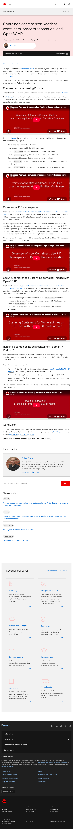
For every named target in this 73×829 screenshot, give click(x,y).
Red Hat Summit (54, 811)
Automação (14, 590)
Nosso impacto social (43, 778)
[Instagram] (70, 727)
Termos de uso (29, 821)
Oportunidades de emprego (33, 807)
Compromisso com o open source (47, 774)
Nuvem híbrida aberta (18, 626)
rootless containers (27, 69)
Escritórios (4, 809)
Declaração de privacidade (8, 821)
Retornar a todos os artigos (12, 64)
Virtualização (46, 687)
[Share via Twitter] (18, 53)
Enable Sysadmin (59, 432)
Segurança (45, 626)
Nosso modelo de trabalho (9, 774)
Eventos (52, 807)
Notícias (39, 771)
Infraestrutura (47, 657)
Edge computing (16, 657)
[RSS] (67, 53)
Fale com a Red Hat (31, 809)
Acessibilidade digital (7, 823)
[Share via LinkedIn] (16, 53)
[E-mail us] (21, 53)
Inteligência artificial (49, 590)
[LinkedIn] (52, 727)
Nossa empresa (6, 771)
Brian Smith (12, 45)
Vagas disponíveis (42, 782)
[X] (66, 727)
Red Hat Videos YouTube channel (21, 434)
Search (65, 483)
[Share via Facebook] (13, 53)
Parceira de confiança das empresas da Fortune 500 (52, 762)
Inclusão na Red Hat (7, 811)
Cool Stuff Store (30, 811)
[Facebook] (61, 727)
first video (9, 97)
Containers (52, 40)
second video (11, 138)
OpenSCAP (7, 76)
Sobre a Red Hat (6, 807)
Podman (65, 93)
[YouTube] (57, 727)
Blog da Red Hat (8, 12)
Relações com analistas (8, 782)
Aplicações (13, 688)
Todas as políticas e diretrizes (57, 821)
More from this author (30, 472)
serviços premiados (7, 766)
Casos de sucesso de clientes (10, 778)
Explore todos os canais (55, 571)
